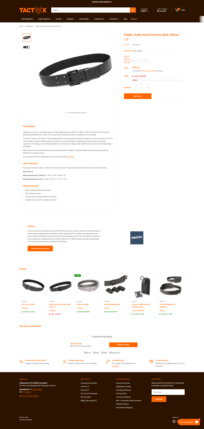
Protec (126, 45)
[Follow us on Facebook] (174, 421)
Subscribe (159, 399)
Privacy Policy (121, 393)
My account (161, 11)
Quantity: (127, 87)
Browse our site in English (28, 396)
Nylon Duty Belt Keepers (112, 304)
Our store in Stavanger (89, 393)
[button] (129, 51)
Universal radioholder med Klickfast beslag (141, 305)
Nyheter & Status (122, 404)
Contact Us (85, 386)
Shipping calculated (148, 71)
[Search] (133, 10)
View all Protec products (40, 248)
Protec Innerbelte (83, 304)
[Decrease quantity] (134, 87)
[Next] (185, 295)
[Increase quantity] (147, 87)
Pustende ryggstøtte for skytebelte (167, 305)
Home (21, 26)
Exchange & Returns (123, 390)
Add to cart (138, 96)
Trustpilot (115, 366)
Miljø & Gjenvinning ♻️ (89, 401)
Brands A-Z (85, 390)
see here (71, 157)
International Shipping (124, 407)
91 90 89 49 (26, 392)
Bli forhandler (86, 397)
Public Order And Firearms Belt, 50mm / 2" (59, 305)
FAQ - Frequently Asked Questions (128, 401)
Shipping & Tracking (123, 386)
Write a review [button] (123, 345)
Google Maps (37, 389)
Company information (89, 383)
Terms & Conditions (123, 397)
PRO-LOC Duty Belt (28, 304)
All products (29, 26)
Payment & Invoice (123, 383)
